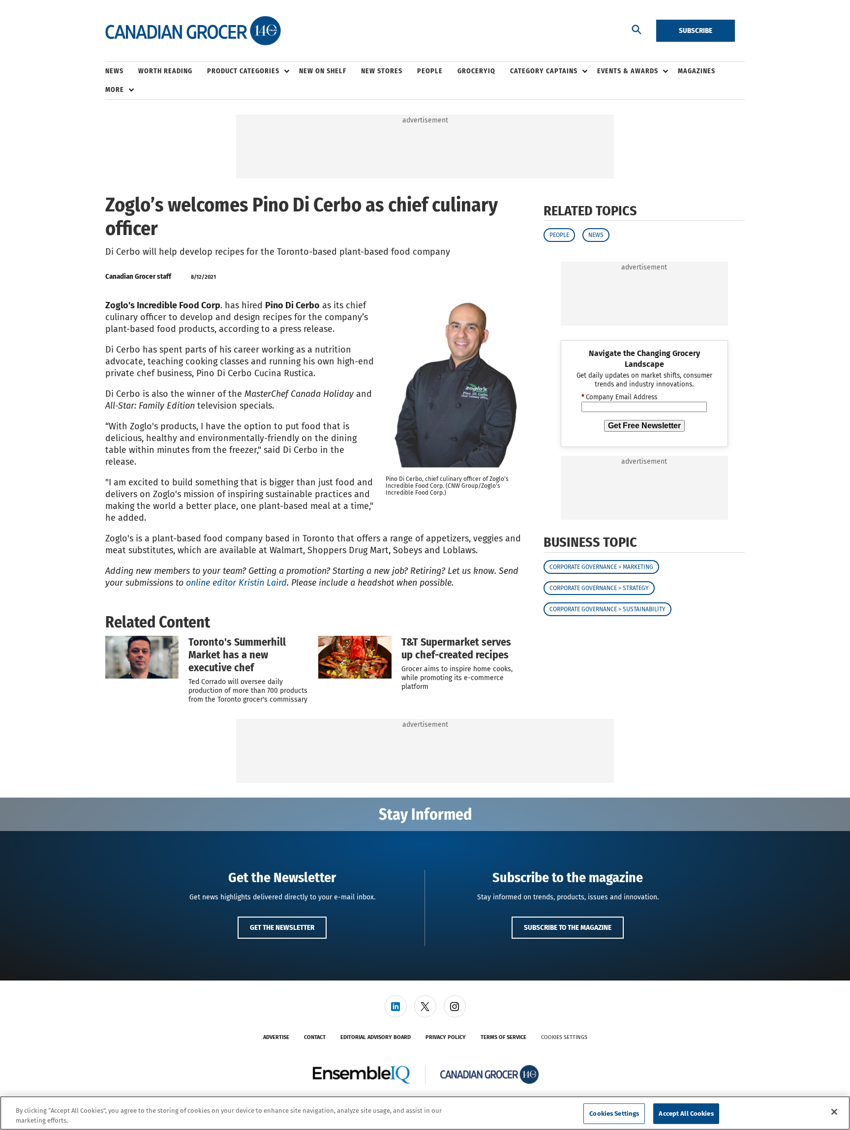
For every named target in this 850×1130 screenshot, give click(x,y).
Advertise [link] (276, 1037)
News (596, 235)
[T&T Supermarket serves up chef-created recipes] (355, 657)
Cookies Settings (564, 1037)
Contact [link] (315, 1037)
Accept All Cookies (686, 1113)
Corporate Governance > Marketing (601, 567)
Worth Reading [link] (165, 71)
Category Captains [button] (543, 71)
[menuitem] (121, 71)
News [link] (114, 71)
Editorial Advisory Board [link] (375, 1037)
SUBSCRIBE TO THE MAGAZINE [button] (567, 927)
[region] (425, 1113)
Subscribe (695, 30)
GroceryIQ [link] (476, 71)
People (559, 235)
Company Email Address (619, 397)
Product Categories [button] (243, 71)
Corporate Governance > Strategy (599, 588)
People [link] (430, 71)
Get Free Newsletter (644, 425)
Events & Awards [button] (627, 71)
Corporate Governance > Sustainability (607, 609)
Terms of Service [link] (503, 1037)
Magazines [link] (696, 71)
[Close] (834, 1112)
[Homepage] (193, 31)
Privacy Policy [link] (445, 1037)
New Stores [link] (381, 71)
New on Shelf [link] (322, 71)
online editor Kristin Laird (236, 582)
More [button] (114, 90)
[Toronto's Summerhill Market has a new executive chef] (142, 657)
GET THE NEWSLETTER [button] (282, 927)
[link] (396, 1006)
